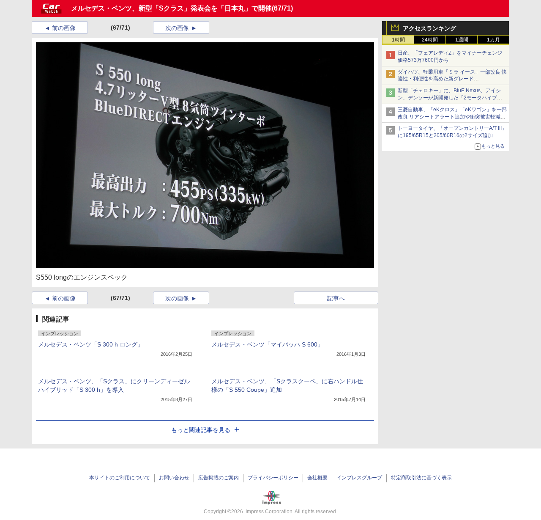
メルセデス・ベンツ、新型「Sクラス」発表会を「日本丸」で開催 (171, 8)
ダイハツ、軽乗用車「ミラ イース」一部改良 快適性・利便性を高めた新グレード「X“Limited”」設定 (452, 79)
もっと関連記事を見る (200, 429)
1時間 (398, 40)
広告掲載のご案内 (218, 478)
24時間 (430, 40)
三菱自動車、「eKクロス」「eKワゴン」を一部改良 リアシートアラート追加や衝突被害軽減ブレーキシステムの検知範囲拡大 (452, 117)
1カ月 (493, 40)
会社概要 (317, 478)
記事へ (336, 298)
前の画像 (64, 28)
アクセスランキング (429, 28)
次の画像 (177, 28)
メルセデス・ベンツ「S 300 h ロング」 (90, 344)
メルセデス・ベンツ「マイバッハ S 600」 (267, 344)
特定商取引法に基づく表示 (421, 478)
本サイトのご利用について (119, 478)
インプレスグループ (359, 478)
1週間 (461, 40)
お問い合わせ (174, 478)
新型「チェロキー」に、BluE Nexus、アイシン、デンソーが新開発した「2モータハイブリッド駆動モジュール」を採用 (450, 98)
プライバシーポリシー (273, 478)
